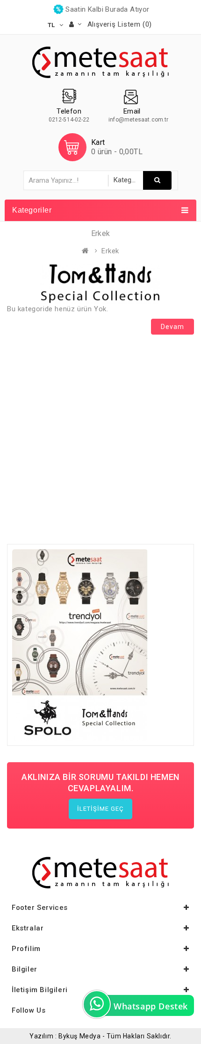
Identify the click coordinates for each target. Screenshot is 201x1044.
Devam (172, 326)
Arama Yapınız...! (157, 180)
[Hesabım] (75, 24)
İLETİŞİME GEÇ (100, 808)
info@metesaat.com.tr (138, 119)
